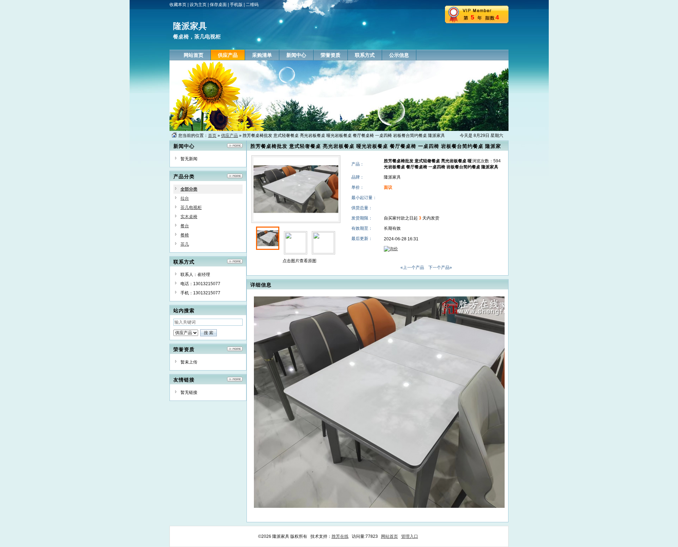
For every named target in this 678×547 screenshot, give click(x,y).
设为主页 (198, 4)
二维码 (252, 4)
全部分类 (188, 189)
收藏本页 (178, 4)
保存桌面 (218, 4)
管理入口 (409, 536)
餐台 (184, 225)
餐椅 (184, 235)
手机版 (236, 4)
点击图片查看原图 (298, 260)
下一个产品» (440, 267)
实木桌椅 (188, 216)
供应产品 (229, 135)
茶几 (184, 244)
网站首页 (389, 536)
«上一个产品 (412, 267)
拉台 (184, 198)
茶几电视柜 (191, 207)
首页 (212, 135)
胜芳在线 (340, 536)
